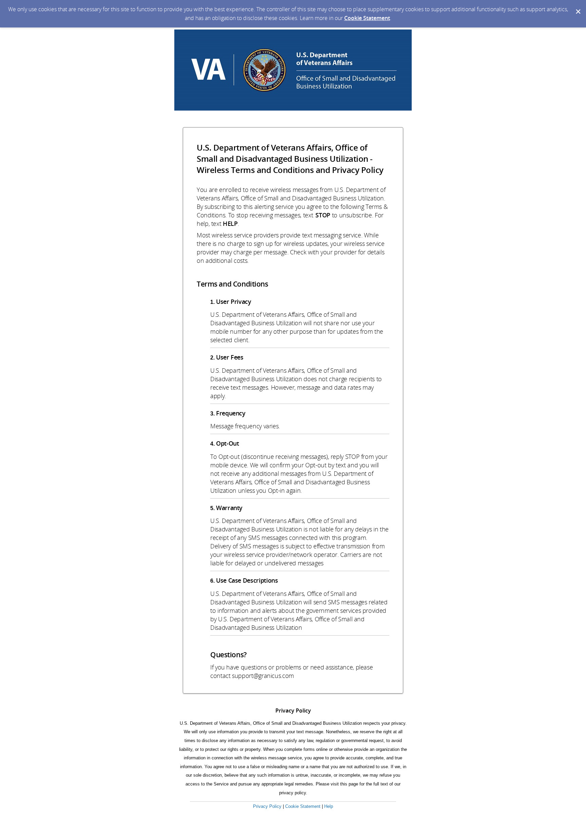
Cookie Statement (367, 18)
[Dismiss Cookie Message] (577, 6)
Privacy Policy (267, 806)
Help (328, 806)
